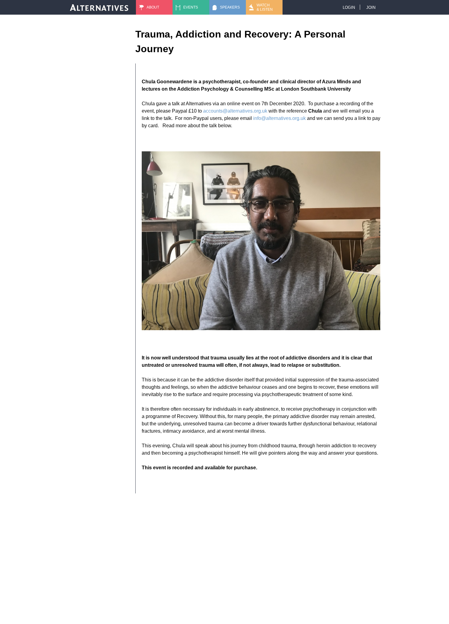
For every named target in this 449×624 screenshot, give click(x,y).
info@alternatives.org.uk (279, 118)
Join (370, 7)
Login (349, 7)
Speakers (230, 7)
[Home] (99, 7)
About (153, 7)
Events (190, 7)
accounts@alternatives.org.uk (235, 111)
